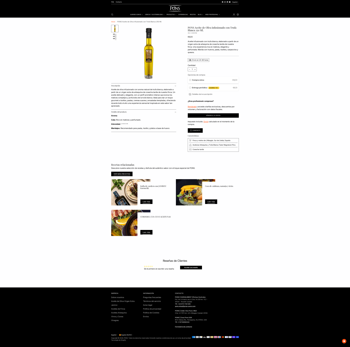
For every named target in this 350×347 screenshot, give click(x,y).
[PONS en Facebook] (222, 2)
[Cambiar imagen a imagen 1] (114, 28)
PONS (126, 338)
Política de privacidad (152, 309)
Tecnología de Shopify (118, 340)
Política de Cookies (151, 313)
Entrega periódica (205, 88)
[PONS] (175, 8)
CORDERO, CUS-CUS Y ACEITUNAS (155, 216)
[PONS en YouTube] (230, 2)
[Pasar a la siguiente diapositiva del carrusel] (237, 246)
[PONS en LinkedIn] (227, 2)
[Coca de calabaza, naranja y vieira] (195, 192)
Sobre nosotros (117, 297)
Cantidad (191, 65)
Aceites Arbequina (119, 313)
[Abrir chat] (344, 341)
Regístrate (192, 107)
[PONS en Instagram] (225, 2)
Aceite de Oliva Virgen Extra (123, 301)
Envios (146, 316)
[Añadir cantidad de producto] (195, 69)
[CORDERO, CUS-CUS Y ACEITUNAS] (130, 223)
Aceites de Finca (118, 309)
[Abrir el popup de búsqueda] (112, 14)
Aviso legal (147, 305)
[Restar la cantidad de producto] (189, 69)
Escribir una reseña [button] (191, 267)
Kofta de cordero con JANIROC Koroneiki (153, 187)
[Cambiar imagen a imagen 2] (114, 37)
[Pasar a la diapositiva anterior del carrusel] (233, 246)
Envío (206, 122)
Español (235, 2)
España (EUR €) (126, 335)
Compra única (198, 80)
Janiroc (114, 305)
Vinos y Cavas (117, 316)
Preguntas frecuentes (152, 297)
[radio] (190, 80)
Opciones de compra (196, 75)
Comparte (196, 130)
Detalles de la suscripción (202, 94)
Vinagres (115, 320)
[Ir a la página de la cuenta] (234, 14)
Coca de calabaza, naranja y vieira (219, 186)
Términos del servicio (152, 301)
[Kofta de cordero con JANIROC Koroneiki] (130, 192)
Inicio (113, 22)
